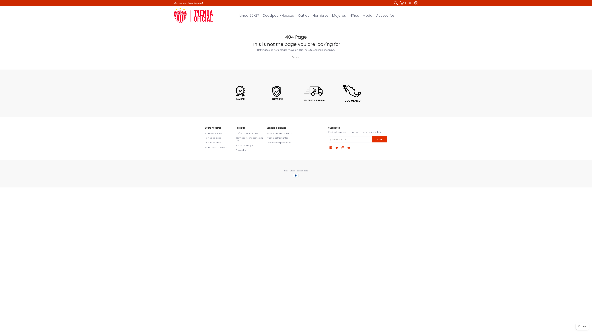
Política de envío (213, 142)
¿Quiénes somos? (213, 133)
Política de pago (213, 138)
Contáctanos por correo (279, 142)
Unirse (379, 139)
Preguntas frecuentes (277, 138)
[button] (406, 3)
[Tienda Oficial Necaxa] (193, 15)
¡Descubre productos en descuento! (188, 3)
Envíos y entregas (244, 145)
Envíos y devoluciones (247, 133)
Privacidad (241, 150)
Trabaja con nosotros (216, 147)
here (307, 49)
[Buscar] (396, 3)
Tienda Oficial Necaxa (293, 171)
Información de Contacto (279, 133)
